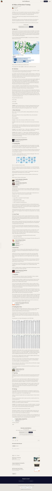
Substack (22, 489)
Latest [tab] (15, 455)
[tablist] (15, 446)
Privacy (26, 485)
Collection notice (32, 485)
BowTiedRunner (16, 7)
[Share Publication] (42, 1)
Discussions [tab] (18, 455)
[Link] (11, 29)
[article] (26, 459)
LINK (26, 37)
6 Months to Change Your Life (16, 464)
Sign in (50, 1)
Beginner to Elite (14, 458)
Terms (28, 485)
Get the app (29, 487)
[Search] (41, 1)
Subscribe (45, 1)
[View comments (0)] (15, 10)
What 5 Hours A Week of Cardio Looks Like (17, 469)
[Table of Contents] (0, 245)
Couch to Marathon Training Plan (18, 463)
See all (14, 473)
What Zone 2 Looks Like (16, 457)
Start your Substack (24, 487)
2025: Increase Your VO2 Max (17, 468)
